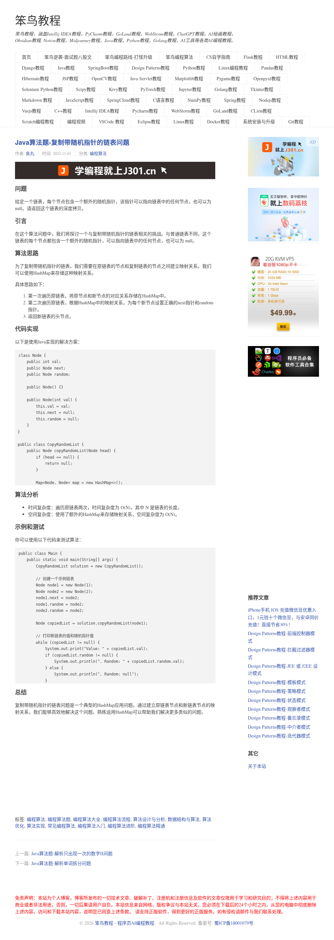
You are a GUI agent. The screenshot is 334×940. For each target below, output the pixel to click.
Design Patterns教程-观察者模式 (279, 709)
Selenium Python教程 (42, 89)
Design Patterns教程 (151, 68)
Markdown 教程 (37, 100)
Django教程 (33, 68)
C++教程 (63, 111)
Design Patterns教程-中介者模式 (279, 727)
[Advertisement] (115, 765)
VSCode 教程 (111, 121)
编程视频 (76, 121)
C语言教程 (163, 100)
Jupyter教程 (190, 89)
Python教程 (194, 68)
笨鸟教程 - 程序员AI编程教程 (124, 923)
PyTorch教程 (153, 89)
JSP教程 (70, 78)
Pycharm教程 (145, 111)
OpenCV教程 (104, 78)
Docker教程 (218, 121)
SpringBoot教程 (103, 68)
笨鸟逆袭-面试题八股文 (68, 57)
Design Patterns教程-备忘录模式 (279, 718)
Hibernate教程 (35, 78)
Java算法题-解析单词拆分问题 (61, 863)
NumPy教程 (199, 100)
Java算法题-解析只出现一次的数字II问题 (72, 853)
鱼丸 (30, 153)
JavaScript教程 (80, 100)
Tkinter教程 (261, 89)
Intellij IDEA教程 (102, 111)
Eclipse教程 (149, 121)
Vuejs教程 (31, 111)
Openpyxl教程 (267, 78)
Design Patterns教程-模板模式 (277, 682)
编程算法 (98, 153)
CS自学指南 (218, 57)
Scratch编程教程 (38, 121)
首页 (26, 57)
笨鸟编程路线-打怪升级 (128, 57)
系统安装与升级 (259, 121)
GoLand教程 (225, 111)
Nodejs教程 (270, 100)
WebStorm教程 (185, 111)
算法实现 (36, 826)
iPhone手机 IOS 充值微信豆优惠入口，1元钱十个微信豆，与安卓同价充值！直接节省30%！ (283, 617)
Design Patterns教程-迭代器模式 (279, 736)
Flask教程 (253, 57)
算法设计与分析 (149, 819)
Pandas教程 (272, 68)
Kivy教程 (118, 89)
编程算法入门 (91, 826)
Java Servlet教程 (145, 78)
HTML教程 (287, 57)
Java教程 (66, 68)
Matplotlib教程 (189, 78)
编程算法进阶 (121, 826)
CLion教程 (261, 111)
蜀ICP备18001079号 (233, 923)
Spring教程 (235, 100)
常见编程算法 (61, 826)
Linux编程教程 (233, 68)
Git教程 (295, 121)
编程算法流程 (116, 819)
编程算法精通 (151, 826)
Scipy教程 (86, 89)
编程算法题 (59, 819)
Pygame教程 (228, 78)
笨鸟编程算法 (179, 57)
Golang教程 (226, 89)
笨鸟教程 (38, 20)
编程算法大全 (86, 819)
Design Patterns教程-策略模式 (277, 691)
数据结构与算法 (184, 819)
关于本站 (257, 766)
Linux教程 (184, 121)
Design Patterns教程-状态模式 (277, 700)
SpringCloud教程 (123, 100)
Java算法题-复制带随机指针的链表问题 (72, 142)
